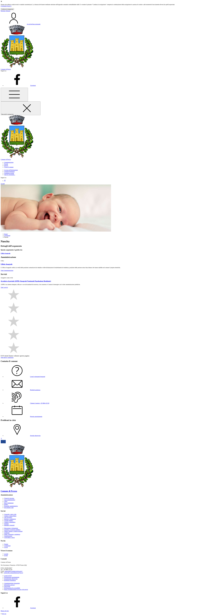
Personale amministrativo (11, 506)
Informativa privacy (9, 585)
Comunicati (7, 545)
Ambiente (6, 533)
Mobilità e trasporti (9, 525)
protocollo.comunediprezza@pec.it (13, 572)
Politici (6, 504)
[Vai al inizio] (1, 438)
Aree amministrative (9, 500)
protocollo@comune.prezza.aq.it (13, 571)
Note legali (7, 586)
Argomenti (7, 235)
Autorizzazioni (8, 536)
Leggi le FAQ (8, 575)
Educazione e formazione (11, 528)
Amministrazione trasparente (12, 583)
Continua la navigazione (7, 9)
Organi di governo (9, 498)
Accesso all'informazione (11, 170)
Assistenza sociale (9, 173)
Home (6, 234)
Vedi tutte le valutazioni (7, 357)
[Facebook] (5, 180)
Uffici (5, 501)
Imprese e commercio (10, 519)
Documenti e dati (8, 507)
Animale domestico (9, 171)
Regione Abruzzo (5, 11)
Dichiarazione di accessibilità (12, 588)
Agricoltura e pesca (9, 537)
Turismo (6, 523)
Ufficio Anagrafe (5, 253)
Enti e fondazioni (8, 503)
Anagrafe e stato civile (10, 514)
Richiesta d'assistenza (10, 580)
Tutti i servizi (4, 287)
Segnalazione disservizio (11, 579)
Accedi (3, 183)
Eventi (6, 555)
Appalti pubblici (8, 520)
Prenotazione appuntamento (11, 577)
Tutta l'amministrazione (7, 270)
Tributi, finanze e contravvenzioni (13, 531)
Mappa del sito (5, 611)
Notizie (6, 544)
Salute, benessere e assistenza (12, 534)
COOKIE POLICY (6, 6)
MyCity (4, 614)
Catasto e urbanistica (9, 522)
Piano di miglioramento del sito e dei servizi (16, 589)
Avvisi (6, 547)
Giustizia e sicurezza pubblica (12, 529)
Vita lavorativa (8, 517)
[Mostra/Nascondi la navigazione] (14, 94)
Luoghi (6, 554)
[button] (8, 162)
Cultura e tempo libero (10, 516)
